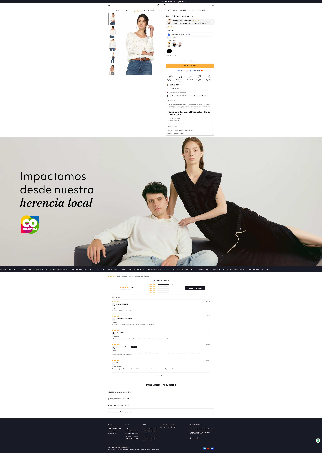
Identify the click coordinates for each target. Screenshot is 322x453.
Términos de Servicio (131, 431)
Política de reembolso (124, 449)
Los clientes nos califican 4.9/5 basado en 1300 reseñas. (133, 276)
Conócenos (111, 431)
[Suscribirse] (213, 428)
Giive (113, 447)
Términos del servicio (145, 449)
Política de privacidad (134, 449)
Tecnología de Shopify (113, 449)
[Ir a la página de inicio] (161, 5)
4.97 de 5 (131, 287)
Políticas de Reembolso (132, 433)
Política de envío (155, 449)
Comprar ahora (190, 65)
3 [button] (161, 375)
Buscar (127, 428)
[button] (109, 5)
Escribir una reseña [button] (195, 288)
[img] (115, 302)
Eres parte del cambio (114, 428)
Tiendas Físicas (112, 433)
